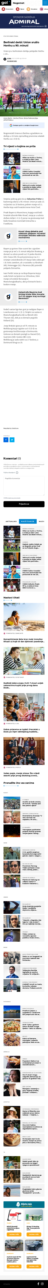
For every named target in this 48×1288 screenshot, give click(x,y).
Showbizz (34, 9)
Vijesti (22, 9)
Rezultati (6, 428)
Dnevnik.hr (9, 9)
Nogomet (18, 3)
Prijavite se (24, 504)
